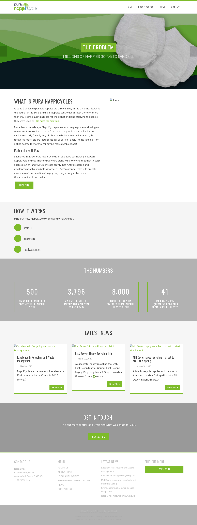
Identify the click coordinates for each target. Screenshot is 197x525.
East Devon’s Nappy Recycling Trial (93, 353)
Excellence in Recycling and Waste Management (35, 359)
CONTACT (176, 7)
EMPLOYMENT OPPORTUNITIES (74, 480)
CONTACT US (98, 436)
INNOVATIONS (65, 472)
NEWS (163, 7)
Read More (57, 387)
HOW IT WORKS (145, 7)
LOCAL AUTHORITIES (68, 476)
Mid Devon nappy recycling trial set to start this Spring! (153, 359)
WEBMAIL (112, 510)
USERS (102, 510)
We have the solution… (48, 121)
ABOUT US (24, 185)
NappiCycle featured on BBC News (118, 495)
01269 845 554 (25, 479)
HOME (130, 7)
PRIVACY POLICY (88, 510)
